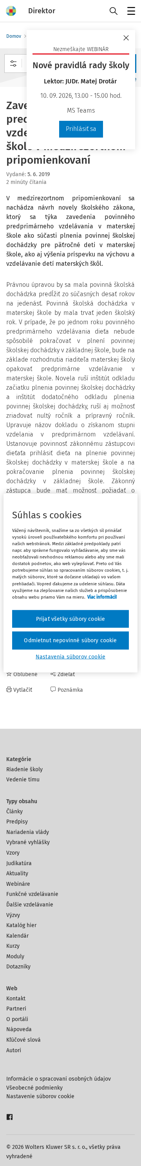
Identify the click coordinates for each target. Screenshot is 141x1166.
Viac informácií (102, 596)
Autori (13, 1050)
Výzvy (13, 915)
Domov (13, 36)
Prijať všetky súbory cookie (70, 618)
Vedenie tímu (23, 779)
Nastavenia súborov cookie (70, 656)
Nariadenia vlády (27, 832)
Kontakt (15, 998)
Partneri (16, 1008)
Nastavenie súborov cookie (40, 1096)
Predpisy (17, 821)
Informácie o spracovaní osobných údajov (58, 1079)
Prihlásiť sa (81, 128)
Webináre (18, 884)
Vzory (13, 853)
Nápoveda (19, 1029)
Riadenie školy (24, 769)
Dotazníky (18, 966)
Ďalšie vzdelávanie (29, 904)
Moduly (15, 956)
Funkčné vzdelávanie (32, 894)
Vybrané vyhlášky (28, 842)
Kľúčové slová (23, 1040)
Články (14, 811)
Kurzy (13, 946)
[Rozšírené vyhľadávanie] (13, 63)
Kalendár (17, 936)
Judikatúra (19, 863)
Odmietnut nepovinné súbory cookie (70, 640)
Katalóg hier (21, 925)
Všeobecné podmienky (34, 1088)
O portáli (17, 1019)
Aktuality (17, 873)
